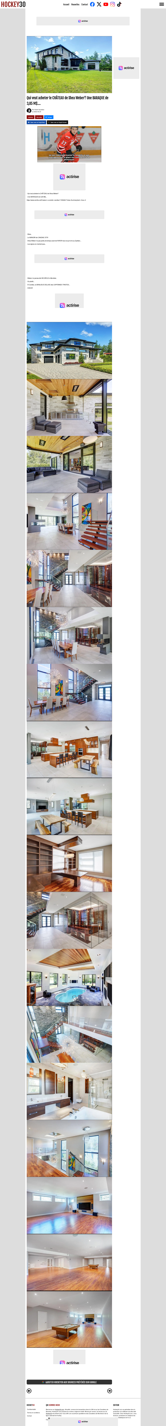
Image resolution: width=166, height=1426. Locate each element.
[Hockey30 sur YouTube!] (105, 4)
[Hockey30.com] (13, 4)
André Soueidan (39, 110)
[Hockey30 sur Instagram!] (112, 4)
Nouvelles (75, 4)
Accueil (66, 4)
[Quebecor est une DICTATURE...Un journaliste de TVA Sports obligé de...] (29, 1391)
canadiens (30, 117)
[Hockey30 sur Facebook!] (92, 4)
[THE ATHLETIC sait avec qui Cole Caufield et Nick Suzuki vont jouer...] (109, 1391)
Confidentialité (31, 1409)
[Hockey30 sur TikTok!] (119, 4)
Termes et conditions (33, 1413)
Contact (84, 4)
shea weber (39, 117)
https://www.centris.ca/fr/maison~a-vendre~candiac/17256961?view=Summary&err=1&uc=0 (56, 200)
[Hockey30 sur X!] (99, 4)
